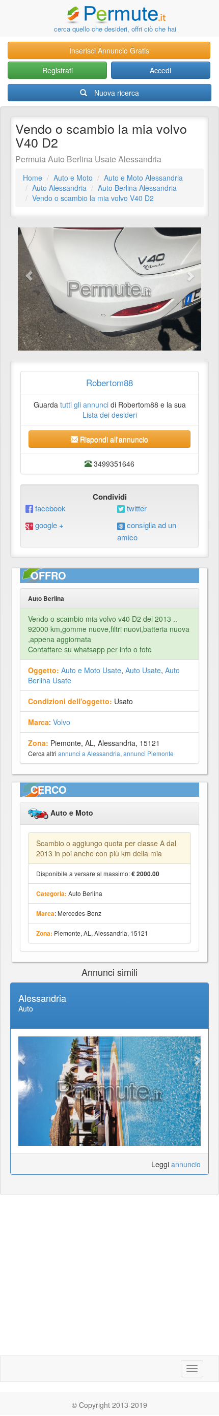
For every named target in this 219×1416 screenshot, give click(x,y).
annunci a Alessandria (89, 753)
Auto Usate (143, 670)
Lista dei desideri (110, 415)
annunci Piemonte (148, 753)
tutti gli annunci (84, 404)
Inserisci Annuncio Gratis (109, 50)
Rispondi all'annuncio (113, 439)
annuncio (186, 1164)
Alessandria (42, 997)
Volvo (61, 722)
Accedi (160, 70)
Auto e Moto (73, 177)
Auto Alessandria (59, 188)
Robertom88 (109, 382)
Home (32, 177)
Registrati (57, 70)
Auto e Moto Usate (91, 670)
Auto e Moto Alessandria (143, 177)
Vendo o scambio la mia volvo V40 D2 (93, 198)
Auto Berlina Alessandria (137, 188)
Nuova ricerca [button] (116, 93)
